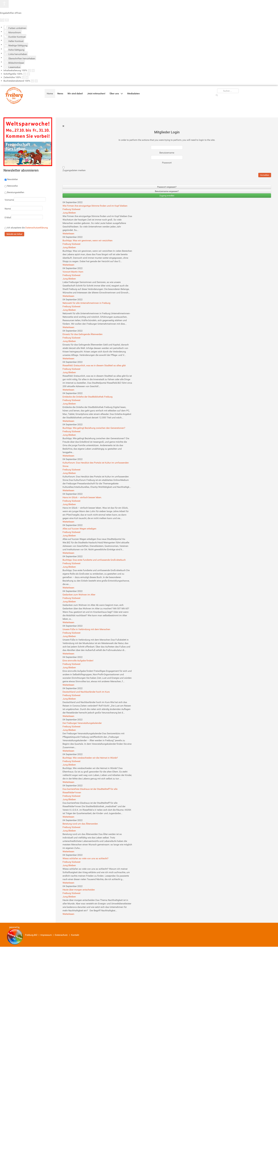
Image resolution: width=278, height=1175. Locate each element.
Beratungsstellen (15, 192)
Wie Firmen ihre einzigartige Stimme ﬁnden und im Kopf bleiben (95, 205)
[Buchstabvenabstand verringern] (32, 80)
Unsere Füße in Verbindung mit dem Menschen (86, 629)
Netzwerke (12, 185)
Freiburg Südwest (71, 209)
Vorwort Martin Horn (73, 271)
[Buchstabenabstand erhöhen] (36, 80)
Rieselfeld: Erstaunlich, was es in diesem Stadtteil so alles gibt (94, 365)
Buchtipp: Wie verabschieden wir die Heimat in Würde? (90, 757)
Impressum (46, 935)
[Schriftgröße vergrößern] (28, 74)
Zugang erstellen (166, 195)
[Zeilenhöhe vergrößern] (27, 77)
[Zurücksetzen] (2, 20)
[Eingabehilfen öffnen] (4, 4)
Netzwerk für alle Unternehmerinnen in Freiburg (86, 303)
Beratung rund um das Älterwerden (80, 823)
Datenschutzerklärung (36, 227)
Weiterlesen (68, 233)
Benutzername (166, 152)
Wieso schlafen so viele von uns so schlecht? (85, 858)
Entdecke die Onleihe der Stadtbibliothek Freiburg (88, 396)
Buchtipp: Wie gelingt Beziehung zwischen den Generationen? (94, 428)
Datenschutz (61, 935)
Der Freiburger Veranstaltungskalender (82, 723)
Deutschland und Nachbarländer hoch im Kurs (86, 691)
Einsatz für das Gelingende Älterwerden (83, 334)
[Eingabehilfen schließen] (7, 20)
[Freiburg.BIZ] (12, 95)
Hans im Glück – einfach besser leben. (82, 497)
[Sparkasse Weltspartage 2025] (27, 141)
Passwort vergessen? (167, 187)
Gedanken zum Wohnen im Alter (79, 594)
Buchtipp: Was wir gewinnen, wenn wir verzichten (88, 240)
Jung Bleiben (69, 212)
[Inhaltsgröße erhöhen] (33, 70)
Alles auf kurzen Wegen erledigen (79, 528)
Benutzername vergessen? (167, 191)
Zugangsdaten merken (74, 170)
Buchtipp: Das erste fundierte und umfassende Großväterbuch (94, 559)
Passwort (167, 162)
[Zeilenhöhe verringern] (23, 77)
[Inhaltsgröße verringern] (29, 70)
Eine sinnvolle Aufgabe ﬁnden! (78, 660)
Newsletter (12, 179)
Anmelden (264, 175)
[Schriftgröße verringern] (24, 74)
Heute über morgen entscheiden (79, 889)
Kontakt (75, 935)
